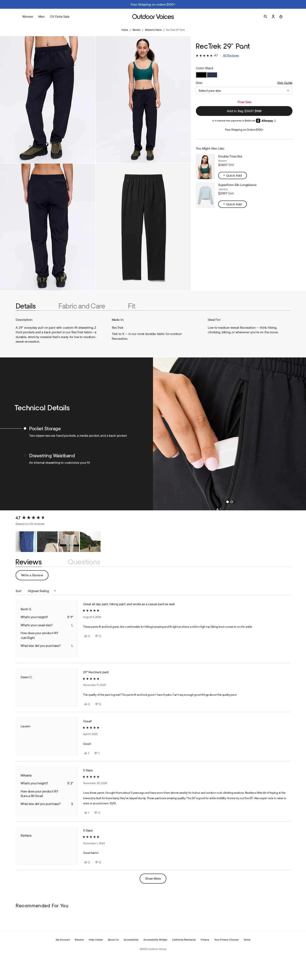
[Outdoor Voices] (153, 16)
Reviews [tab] (29, 562)
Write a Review (35, 576)
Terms (247, 939)
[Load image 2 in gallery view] (143, 99)
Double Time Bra (230, 156)
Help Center (96, 939)
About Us (113, 939)
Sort (19, 591)
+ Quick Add (232, 175)
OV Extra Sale (60, 16)
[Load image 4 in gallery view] (143, 227)
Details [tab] (25, 305)
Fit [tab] (131, 305)
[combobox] (244, 90)
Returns (79, 939)
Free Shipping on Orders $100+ (244, 129)
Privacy (205, 939)
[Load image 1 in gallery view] (47, 99)
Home (124, 29)
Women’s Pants (153, 29)
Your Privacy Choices (226, 939)
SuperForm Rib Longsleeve (237, 185)
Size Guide (284, 83)
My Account (63, 939)
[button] (217, 55)
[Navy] (212, 75)
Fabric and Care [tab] (81, 305)
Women (136, 29)
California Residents (184, 939)
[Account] (273, 16)
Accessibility (131, 939)
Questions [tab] (84, 562)
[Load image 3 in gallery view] (47, 227)
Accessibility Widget (155, 939)
